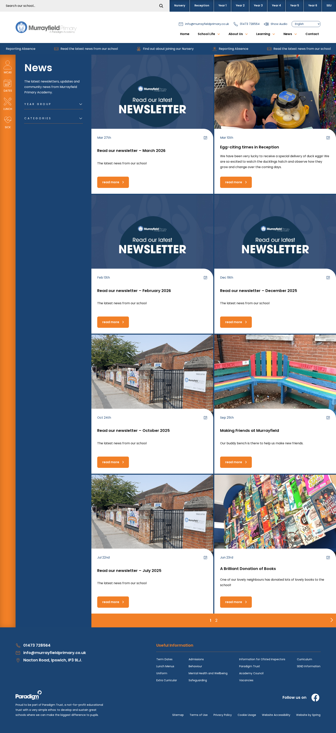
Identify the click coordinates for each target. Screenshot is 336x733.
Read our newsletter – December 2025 (258, 290)
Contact (312, 34)
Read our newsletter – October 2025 (133, 430)
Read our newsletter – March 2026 (131, 150)
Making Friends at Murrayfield (249, 430)
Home (184, 34)
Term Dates (164, 659)
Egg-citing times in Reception (249, 147)
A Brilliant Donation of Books (248, 568)
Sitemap (178, 715)
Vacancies (246, 680)
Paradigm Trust (249, 666)
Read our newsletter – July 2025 (129, 570)
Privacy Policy (223, 715)
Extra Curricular (166, 680)
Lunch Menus (165, 666)
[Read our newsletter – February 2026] (152, 240)
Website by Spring (308, 715)
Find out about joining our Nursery (151, 48)
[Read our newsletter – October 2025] (152, 380)
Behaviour (195, 666)
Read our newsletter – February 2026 (134, 290)
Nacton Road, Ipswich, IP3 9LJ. (52, 660)
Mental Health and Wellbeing (208, 673)
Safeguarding (198, 680)
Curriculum (304, 659)
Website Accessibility (276, 715)
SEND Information (308, 666)
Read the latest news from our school (72, 48)
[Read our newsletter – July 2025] (152, 520)
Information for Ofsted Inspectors (262, 659)
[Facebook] (315, 697)
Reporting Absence (217, 48)
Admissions (196, 659)
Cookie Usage (247, 715)
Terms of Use (199, 715)
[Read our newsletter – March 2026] (152, 100)
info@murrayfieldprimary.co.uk (207, 24)
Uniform (161, 673)
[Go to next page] (331, 619)
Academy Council (251, 673)
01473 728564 (250, 24)
